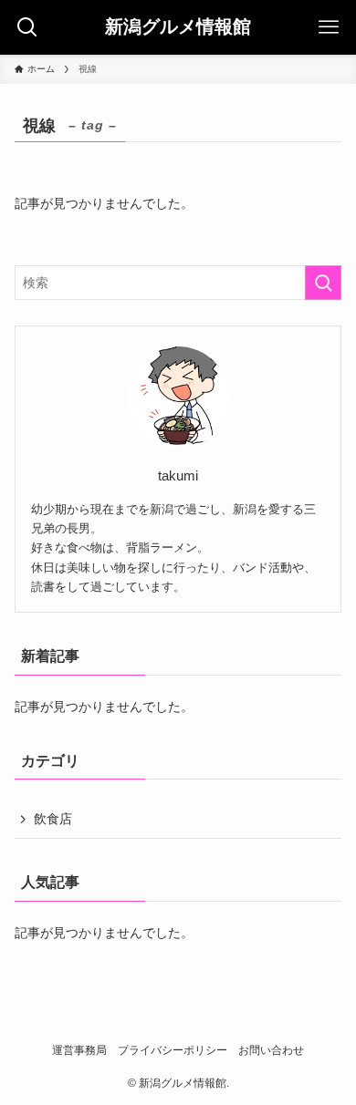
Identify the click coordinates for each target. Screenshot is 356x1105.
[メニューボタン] (328, 27)
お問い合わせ (271, 1050)
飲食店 (53, 818)
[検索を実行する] (323, 282)
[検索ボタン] (27, 27)
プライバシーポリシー (172, 1050)
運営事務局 (79, 1050)
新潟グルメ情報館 (178, 27)
